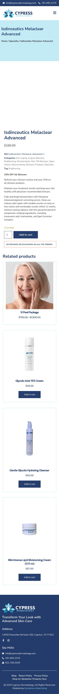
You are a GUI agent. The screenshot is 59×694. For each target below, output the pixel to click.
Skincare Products (34, 164)
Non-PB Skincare (39, 161)
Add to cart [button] (29, 394)
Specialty (13, 41)
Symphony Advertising (35, 688)
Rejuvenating (18, 164)
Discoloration (23, 161)
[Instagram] (8, 640)
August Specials (36, 158)
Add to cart (25, 234)
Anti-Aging (21, 158)
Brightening (10, 161)
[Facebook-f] (3, 640)
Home (4, 41)
